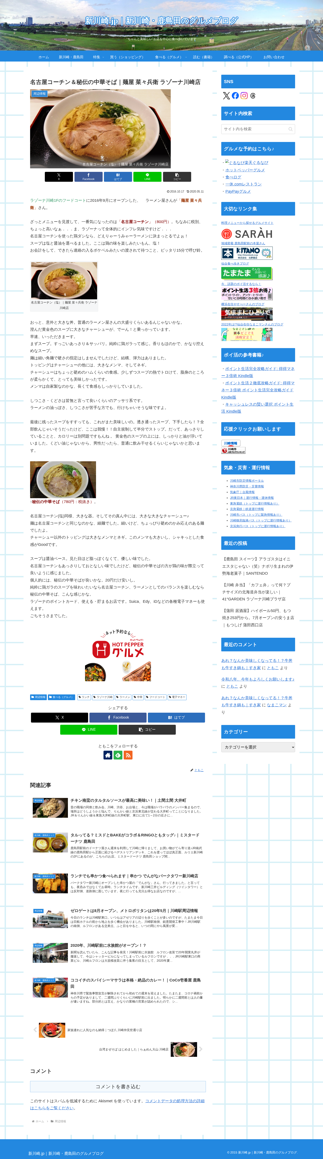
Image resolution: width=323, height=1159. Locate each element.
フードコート (157, 697)
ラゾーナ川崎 (105, 697)
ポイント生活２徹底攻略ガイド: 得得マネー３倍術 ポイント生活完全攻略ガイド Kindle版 (258, 390)
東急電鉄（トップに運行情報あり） (254, 503)
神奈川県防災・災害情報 (247, 486)
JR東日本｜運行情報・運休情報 (252, 498)
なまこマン (277, 705)
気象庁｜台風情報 (242, 492)
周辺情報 (40, 697)
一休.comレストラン (243, 184)
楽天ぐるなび (256, 162)
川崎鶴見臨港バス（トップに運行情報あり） (261, 520)
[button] (177, 177)
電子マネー (178, 697)
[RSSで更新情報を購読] (128, 755)
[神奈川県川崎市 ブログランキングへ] (233, 450)
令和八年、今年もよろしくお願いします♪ (257, 679)
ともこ (273, 668)
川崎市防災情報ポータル (247, 480)
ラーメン (125, 697)
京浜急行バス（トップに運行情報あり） (257, 526)
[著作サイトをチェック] (107, 755)
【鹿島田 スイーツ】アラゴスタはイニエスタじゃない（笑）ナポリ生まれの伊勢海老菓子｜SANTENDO (257, 566)
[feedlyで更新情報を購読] (118, 755)
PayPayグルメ (238, 191)
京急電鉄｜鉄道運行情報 (247, 509)
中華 (139, 697)
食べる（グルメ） (63, 697)
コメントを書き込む (118, 1086)
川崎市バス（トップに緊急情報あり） (256, 514)
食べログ (233, 177)
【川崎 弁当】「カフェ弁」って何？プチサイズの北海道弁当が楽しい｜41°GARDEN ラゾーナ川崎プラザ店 (256, 592)
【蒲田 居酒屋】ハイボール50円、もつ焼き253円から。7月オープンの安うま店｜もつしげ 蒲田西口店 (258, 618)
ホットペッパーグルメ (245, 170)
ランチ (86, 697)
